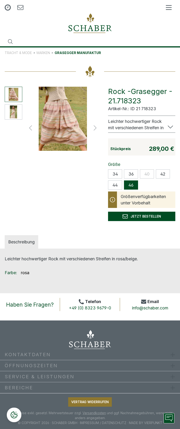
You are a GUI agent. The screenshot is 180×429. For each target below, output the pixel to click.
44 (115, 185)
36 (131, 174)
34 (115, 174)
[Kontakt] (20, 8)
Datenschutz (114, 423)
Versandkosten (94, 413)
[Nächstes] (95, 127)
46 (131, 185)
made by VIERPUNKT (145, 423)
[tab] (21, 242)
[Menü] (168, 7)
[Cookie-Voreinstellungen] (14, 415)
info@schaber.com (150, 307)
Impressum (89, 423)
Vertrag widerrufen (90, 402)
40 (147, 174)
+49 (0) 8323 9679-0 (90, 307)
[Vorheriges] (30, 127)
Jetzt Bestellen (144, 216)
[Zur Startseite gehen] (90, 23)
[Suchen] (10, 41)
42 (162, 174)
